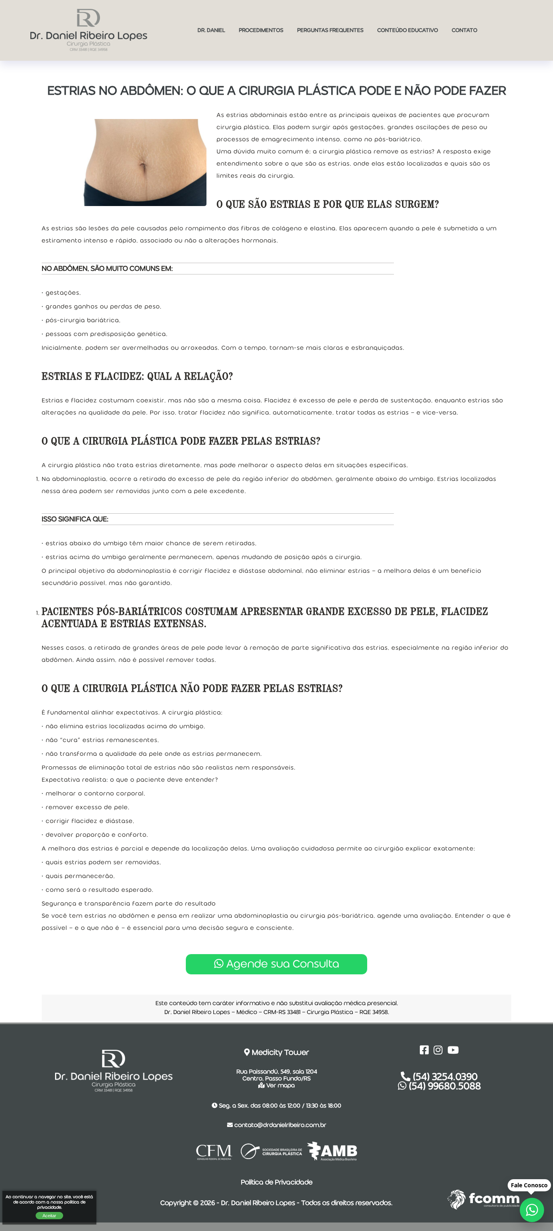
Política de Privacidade (277, 1182)
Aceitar (49, 1215)
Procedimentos (261, 30)
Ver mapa (280, 1085)
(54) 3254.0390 (444, 1076)
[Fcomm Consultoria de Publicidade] (494, 1209)
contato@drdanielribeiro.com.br (279, 1125)
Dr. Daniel (211, 30)
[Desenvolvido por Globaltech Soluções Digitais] (456, 1209)
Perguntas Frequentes (330, 30)
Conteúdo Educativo (407, 30)
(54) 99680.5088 (443, 1086)
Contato (464, 30)
